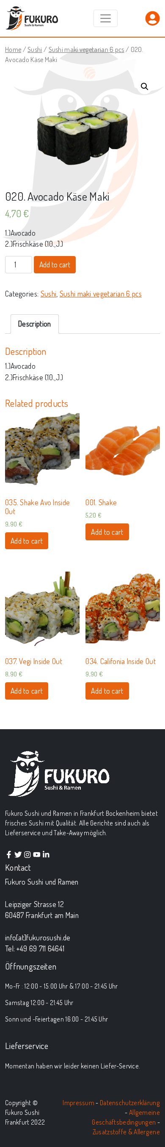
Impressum (78, 1102)
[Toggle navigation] (106, 18)
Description (34, 323)
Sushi (35, 49)
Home (13, 49)
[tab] (35, 324)
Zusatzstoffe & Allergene (126, 1132)
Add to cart (54, 264)
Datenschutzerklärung (130, 1102)
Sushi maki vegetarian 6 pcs (86, 49)
